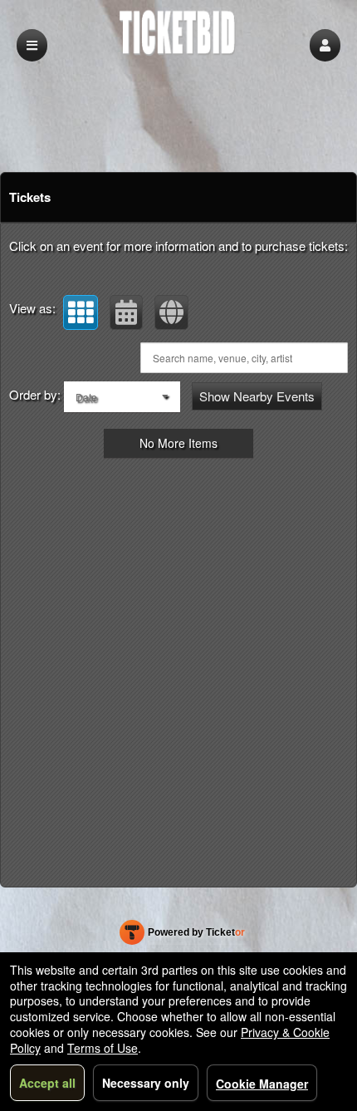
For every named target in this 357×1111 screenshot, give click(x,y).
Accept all (47, 1082)
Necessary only (145, 1082)
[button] (325, 45)
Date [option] (86, 397)
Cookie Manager (262, 1083)
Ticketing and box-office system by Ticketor (182, 936)
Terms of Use (102, 1048)
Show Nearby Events (257, 396)
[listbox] (122, 396)
